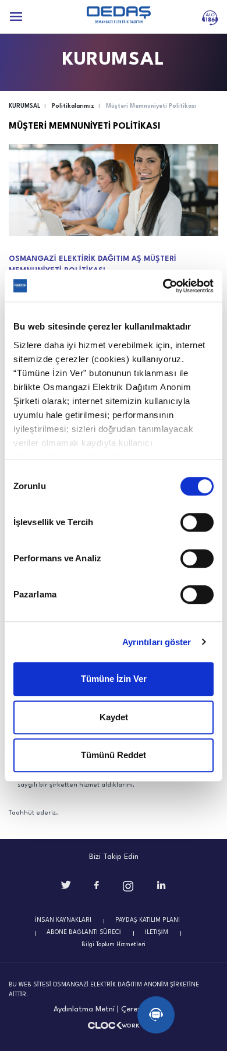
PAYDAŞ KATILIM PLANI (147, 920)
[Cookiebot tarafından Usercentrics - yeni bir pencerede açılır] (163, 285)
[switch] (197, 522)
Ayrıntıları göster (156, 642)
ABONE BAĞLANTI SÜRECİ (84, 932)
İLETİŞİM (156, 932)
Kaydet (114, 717)
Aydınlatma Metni (84, 1009)
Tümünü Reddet (113, 755)
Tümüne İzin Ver (114, 679)
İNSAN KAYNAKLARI (63, 920)
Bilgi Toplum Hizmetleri (113, 944)
